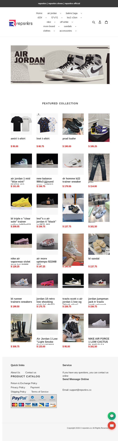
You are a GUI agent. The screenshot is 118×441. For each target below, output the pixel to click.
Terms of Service (39, 391)
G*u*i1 (54, 17)
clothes (46, 30)
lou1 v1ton (72, 17)
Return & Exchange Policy (24, 383)
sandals (68, 26)
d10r (40, 17)
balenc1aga (71, 13)
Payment (34, 387)
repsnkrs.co (87, 428)
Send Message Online (76, 379)
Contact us (30, 372)
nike (49, 22)
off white (64, 22)
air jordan (52, 13)
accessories (66, 30)
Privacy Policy (18, 387)
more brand (49, 26)
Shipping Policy (18, 391)
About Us (15, 372)
